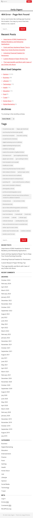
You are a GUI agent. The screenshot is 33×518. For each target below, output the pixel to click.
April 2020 (4, 405)
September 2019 (6, 429)
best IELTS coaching (22, 135)
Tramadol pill (19, 214)
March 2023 (5, 290)
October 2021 (5, 348)
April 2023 (4, 287)
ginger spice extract (8, 159)
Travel (5, 97)
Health (5, 87)
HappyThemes (26, 515)
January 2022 (5, 338)
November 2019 (6, 422)
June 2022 (4, 321)
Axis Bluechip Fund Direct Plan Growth (13, 132)
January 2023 (5, 297)
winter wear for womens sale (10, 231)
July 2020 (4, 395)
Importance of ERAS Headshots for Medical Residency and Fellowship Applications (13, 41)
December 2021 (6, 341)
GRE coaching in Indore (22, 159)
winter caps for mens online (10, 227)
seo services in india (19, 201)
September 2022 (6, 311)
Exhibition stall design (9, 149)
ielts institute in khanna (9, 172)
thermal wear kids (7, 204)
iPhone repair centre (23, 172)
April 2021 (4, 368)
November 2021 (6, 344)
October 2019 (5, 426)
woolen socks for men (9, 234)
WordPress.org (6, 509)
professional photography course (12, 192)
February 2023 (6, 294)
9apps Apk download (22, 129)
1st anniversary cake (8, 129)
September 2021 (6, 351)
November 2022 (6, 304)
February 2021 (6, 375)
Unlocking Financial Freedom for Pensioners (15, 259)
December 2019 (6, 419)
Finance (3, 457)
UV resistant (6, 217)
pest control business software (21, 182)
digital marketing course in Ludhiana (12, 142)
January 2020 (5, 416)
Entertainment (6, 454)
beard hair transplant (8, 135)
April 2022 (4, 328)
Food (4, 94)
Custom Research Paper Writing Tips (15, 59)
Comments (6, 505)
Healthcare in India (8, 165)
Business (6, 77)
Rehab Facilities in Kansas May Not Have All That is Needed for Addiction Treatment (16, 196)
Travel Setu (28, 214)
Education (6, 91)
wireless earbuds (26, 231)
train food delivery (8, 214)
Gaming (3, 464)
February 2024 (6, 284)
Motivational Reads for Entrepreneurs (13, 178)
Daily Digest (16, 9)
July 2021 (4, 358)
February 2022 (6, 334)
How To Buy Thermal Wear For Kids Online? (14, 168)
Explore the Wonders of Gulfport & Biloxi (13, 152)
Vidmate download (8, 221)
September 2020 (6, 388)
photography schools (8, 188)
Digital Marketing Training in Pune (11, 145)
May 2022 (4, 324)
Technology (7, 84)
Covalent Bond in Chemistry (10, 139)
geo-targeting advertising (20, 155)
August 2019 (5, 433)
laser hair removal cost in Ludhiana (12, 175)
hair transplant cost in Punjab (11, 162)
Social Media (5, 484)
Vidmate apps (22, 217)
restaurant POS (7, 201)
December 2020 (6, 378)
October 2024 (5, 280)
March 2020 (5, 409)
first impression (7, 155)
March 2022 (5, 331)
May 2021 (4, 365)
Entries (5, 502)
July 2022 (4, 317)
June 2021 (4, 361)
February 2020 (6, 412)
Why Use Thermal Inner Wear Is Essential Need (15, 224)
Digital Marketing (9, 104)
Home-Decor (7, 101)
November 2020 (6, 382)
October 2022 (5, 307)
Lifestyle (6, 81)
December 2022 (6, 300)
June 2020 (4, 399)
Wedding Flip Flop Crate (22, 221)
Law (2, 474)
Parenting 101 (6, 182)
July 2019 (4, 436)
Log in (3, 499)
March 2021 (5, 372)
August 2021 (5, 355)
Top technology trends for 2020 (11, 211)
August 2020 (5, 392)
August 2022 (5, 314)
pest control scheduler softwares (12, 185)
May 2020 (4, 402)
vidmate (14, 217)
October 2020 (5, 385)
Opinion (5, 74)
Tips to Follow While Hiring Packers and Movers (15, 207)
